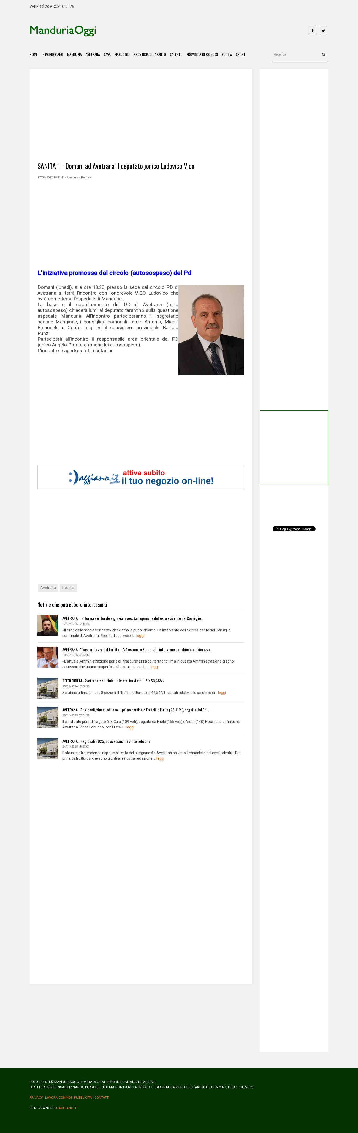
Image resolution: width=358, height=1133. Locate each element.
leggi (140, 635)
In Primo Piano (52, 54)
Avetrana (93, 54)
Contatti (101, 1098)
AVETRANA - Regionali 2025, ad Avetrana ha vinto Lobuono (106, 741)
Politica (68, 588)
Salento (176, 54)
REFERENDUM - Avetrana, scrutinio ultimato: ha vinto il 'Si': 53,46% (113, 680)
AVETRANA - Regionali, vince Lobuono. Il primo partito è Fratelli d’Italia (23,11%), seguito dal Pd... (135, 710)
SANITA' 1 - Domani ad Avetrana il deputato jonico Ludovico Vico (115, 166)
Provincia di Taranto (150, 54)
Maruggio (122, 54)
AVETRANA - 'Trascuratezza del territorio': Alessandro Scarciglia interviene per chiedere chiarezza (136, 649)
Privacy (36, 1098)
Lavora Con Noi (58, 1098)
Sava (107, 54)
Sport (240, 54)
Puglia (227, 54)
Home (34, 54)
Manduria (74, 54)
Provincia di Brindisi (202, 54)
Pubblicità (83, 1098)
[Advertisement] (202, 30)
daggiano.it (66, 1108)
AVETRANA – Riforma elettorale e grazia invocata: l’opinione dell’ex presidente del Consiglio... (132, 618)
